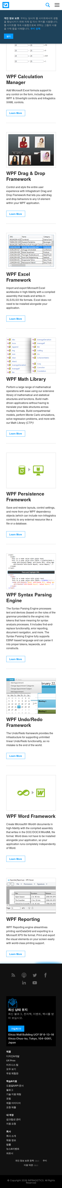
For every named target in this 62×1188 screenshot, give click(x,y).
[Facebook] (45, 975)
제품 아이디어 (13, 1103)
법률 (8, 1144)
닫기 (9, 36)
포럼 (8, 1098)
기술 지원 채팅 (13, 1094)
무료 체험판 (12, 1073)
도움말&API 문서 (15, 1085)
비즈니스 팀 (12, 1064)
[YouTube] (34, 982)
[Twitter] (34, 975)
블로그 (9, 1089)
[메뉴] (57, 4)
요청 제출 (11, 1107)
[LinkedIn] (24, 982)
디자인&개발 (12, 1056)
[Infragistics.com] (19, 5)
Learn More (15, 113)
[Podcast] (24, 975)
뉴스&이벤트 (12, 1148)
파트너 (9, 1153)
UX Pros (10, 1060)
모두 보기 (11, 1069)
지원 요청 (11, 1123)
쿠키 (45, 1160)
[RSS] (13, 975)
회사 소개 (11, 1135)
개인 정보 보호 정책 (24, 1160)
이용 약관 (28, 1165)
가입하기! (16, 1028)
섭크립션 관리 (13, 1119)
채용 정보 (11, 1140)
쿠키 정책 (35, 28)
